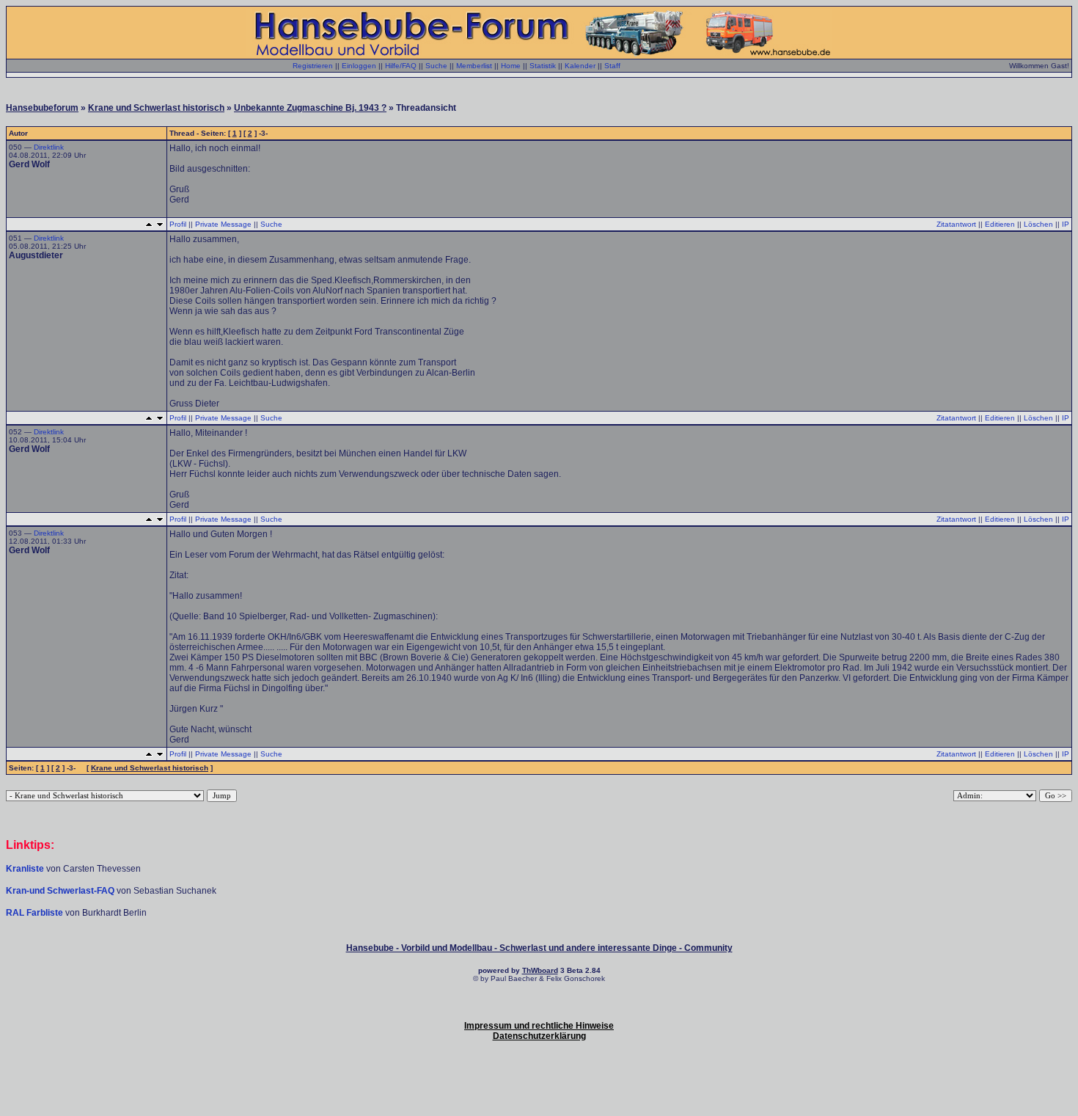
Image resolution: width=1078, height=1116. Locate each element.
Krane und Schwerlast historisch (156, 108)
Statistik (542, 66)
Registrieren (313, 66)
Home (511, 66)
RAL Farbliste (35, 913)
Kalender (580, 66)
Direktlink (49, 147)
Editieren (1000, 224)
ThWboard (540, 970)
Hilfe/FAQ (401, 66)
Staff (612, 66)
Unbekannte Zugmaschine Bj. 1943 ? (310, 108)
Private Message (223, 224)
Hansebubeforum (42, 108)
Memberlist (474, 66)
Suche (436, 66)
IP (1065, 224)
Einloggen (359, 66)
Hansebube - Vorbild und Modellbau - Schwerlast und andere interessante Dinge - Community (539, 948)
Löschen (1038, 224)
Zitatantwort (956, 224)
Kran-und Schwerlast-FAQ (61, 891)
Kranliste (25, 869)
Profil (177, 224)
